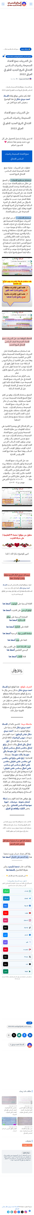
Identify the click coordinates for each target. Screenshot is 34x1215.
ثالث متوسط (17, 754)
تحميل (5, 971)
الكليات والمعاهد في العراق (15, 808)
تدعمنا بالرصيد (13, 866)
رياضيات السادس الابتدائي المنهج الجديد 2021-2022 (19, 56)
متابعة (5, 905)
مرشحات (13, 801)
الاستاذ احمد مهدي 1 (24, 79)
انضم (5, 935)
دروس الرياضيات (18, 737)
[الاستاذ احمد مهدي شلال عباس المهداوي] (17, 4)
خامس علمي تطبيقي (18, 761)
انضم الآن (6, 891)
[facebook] (18, 1212)
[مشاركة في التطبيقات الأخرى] (9, 1035)
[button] (24, 1035)
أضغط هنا (6, 603)
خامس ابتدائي (20, 747)
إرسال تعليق (26, 1153)
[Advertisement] (17, 28)
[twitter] (22, 1212)
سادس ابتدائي (8, 747)
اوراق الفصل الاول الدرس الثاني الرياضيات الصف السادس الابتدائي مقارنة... (25, 1110)
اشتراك (5, 913)
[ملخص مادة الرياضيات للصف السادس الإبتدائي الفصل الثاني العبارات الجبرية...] (9, 1100)
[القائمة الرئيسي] (31, 4)
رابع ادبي (12, 758)
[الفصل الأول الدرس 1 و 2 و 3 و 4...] (9, 1121)
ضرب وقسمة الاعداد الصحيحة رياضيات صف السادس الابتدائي (26, 1131)
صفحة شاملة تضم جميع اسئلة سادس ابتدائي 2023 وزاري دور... (11, 49)
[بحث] (3, 4)
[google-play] (11, 1212)
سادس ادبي (15, 764)
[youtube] (15, 1212)
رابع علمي (20, 758)
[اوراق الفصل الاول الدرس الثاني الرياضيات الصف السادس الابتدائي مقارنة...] (24, 1100)
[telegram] (8, 1212)
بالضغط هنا (10, 869)
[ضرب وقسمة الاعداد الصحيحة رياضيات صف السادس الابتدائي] (24, 1121)
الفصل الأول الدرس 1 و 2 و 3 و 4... (9, 1130)
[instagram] (25, 1212)
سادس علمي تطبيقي (12, 768)
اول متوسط (11, 751)
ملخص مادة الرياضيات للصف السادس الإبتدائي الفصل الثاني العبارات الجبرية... (10, 1111)
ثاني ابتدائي (21, 744)
